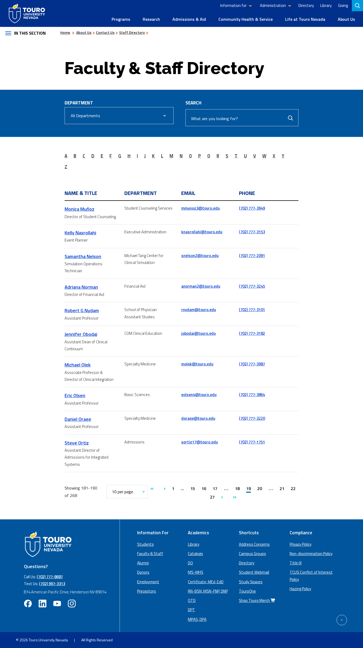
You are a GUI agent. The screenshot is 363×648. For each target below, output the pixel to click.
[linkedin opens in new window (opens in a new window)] (43, 604)
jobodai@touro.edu (198, 333)
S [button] (227, 155)
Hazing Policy (300, 589)
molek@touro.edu (197, 364)
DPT (191, 610)
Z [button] (66, 166)
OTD (192, 600)
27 (212, 497)
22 (293, 488)
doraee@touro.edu (198, 418)
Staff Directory (132, 32)
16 (203, 488)
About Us (346, 19)
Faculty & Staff (150, 554)
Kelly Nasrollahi (80, 232)
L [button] (162, 155)
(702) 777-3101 (252, 310)
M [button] (171, 155)
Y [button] (283, 155)
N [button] (181, 155)
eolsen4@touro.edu (199, 395)
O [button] (190, 155)
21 (282, 488)
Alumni (143, 563)
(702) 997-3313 (52, 584)
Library (326, 5)
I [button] (137, 155)
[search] (358, 5)
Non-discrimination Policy (311, 554)
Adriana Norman (81, 287)
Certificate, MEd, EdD (205, 582)
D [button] (92, 155)
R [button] (218, 155)
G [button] (119, 155)
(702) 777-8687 (50, 577)
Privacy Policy (300, 544)
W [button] (264, 155)
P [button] (199, 155)
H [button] (129, 155)
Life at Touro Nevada (305, 19)
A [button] (66, 155)
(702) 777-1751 (252, 442)
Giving (343, 5)
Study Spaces (251, 582)
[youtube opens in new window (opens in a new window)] (57, 604)
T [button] (236, 155)
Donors (143, 572)
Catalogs (195, 554)
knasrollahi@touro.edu (201, 232)
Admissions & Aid (189, 19)
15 (192, 488)
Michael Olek (78, 364)
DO (190, 563)
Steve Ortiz (77, 442)
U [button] (245, 155)
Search (193, 102)
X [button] (274, 155)
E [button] (102, 155)
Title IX (296, 563)
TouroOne (247, 591)
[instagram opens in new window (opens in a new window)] (72, 604)
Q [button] (208, 155)
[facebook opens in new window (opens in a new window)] (28, 604)
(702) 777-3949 (252, 208)
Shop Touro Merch (255, 600)
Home (65, 32)
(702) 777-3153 (252, 232)
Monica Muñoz (79, 209)
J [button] (145, 155)
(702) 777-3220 (252, 418)
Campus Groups (252, 554)
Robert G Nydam (82, 310)
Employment (148, 582)
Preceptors (146, 591)
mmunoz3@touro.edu (200, 208)
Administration (273, 5)
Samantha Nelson (83, 256)
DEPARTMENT (79, 102)
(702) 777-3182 (252, 333)
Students (145, 544)
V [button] (254, 155)
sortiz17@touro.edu (199, 442)
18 (237, 488)
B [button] (75, 155)
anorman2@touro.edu (200, 286)
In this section (30, 33)
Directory (306, 5)
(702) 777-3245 (252, 286)
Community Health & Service (245, 19)
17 (215, 488)
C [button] (84, 155)
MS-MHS (195, 572)
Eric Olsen (75, 395)
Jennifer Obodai (81, 334)
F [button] (110, 155)
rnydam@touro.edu (198, 310)
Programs (121, 19)
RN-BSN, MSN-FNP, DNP (208, 591)
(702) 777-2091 (252, 255)
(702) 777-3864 (252, 395)
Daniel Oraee (78, 419)
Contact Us (105, 32)
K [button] (153, 155)
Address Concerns (254, 544)
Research (151, 19)
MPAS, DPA (197, 619)
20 (260, 488)
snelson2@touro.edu (200, 255)
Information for (233, 5)
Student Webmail (254, 572)
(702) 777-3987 (252, 364)
